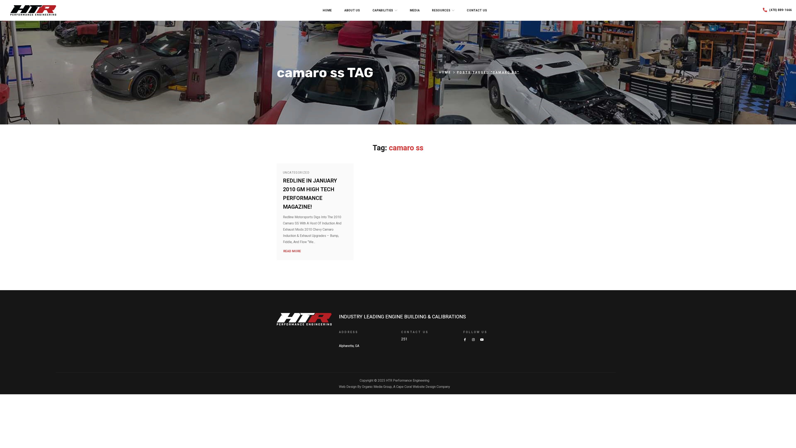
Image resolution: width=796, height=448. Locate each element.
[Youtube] (481, 339)
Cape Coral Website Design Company (423, 386)
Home (445, 72)
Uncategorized (296, 172)
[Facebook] (464, 339)
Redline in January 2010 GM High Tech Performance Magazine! (310, 194)
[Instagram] (473, 339)
